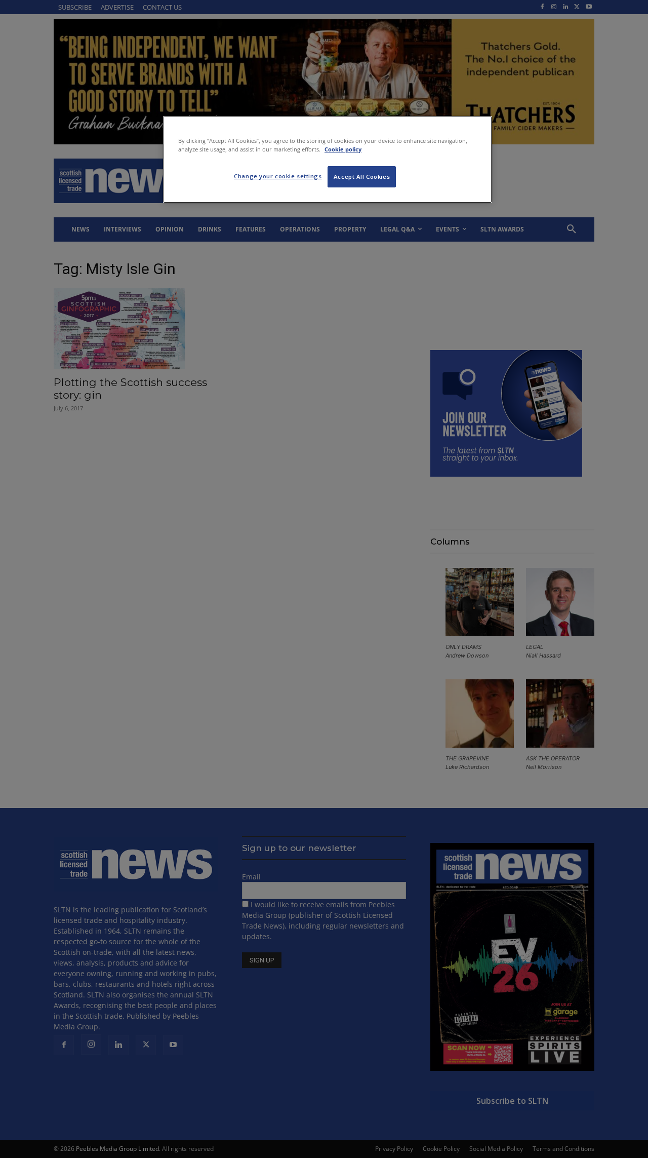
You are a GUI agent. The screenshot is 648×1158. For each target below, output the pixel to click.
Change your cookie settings (277, 176)
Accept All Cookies (362, 176)
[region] (327, 159)
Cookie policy (343, 149)
